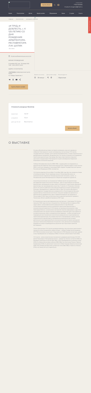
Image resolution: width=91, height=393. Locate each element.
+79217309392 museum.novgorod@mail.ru (73, 6)
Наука (63, 13)
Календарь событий (32, 19)
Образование (53, 13)
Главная (11, 19)
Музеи (10, 13)
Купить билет (46, 5)
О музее (71, 13)
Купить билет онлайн (18, 87)
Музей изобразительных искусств (21, 56)
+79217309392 (12, 72)
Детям (30, 13)
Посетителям (20, 13)
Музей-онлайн (41, 13)
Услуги (80, 13)
